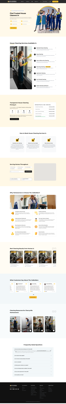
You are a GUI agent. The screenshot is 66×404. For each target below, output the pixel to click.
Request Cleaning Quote (34, 392)
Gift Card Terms (50, 390)
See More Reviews (33, 297)
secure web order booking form (41, 350)
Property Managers (42, 393)
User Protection (24, 390)
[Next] (55, 248)
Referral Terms (50, 391)
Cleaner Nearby (33, 390)
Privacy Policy (50, 389)
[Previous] (53, 248)
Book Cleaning (55, 1)
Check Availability (28, 171)
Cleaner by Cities (33, 389)
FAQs (22, 389)
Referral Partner (42, 390)
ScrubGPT (32, 393)
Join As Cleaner (45, 1)
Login (50, 1)
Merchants (41, 389)
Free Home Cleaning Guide (43, 392)
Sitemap (41, 391)
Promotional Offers (33, 391)
